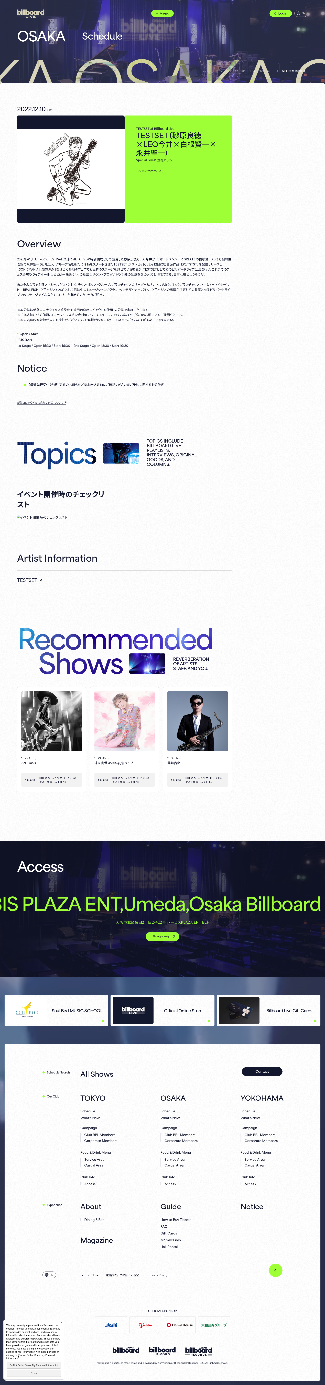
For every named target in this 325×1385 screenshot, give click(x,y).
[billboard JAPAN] (126, 1350)
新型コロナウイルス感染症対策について (40, 402)
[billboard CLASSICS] (162, 1351)
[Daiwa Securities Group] (214, 1325)
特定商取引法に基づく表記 (122, 1274)
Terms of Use (89, 1274)
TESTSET (27, 579)
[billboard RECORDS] (198, 1351)
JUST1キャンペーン (148, 170)
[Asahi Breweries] (111, 1325)
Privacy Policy (157, 1274)
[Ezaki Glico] (145, 1325)
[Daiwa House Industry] (180, 1325)
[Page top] (276, 1270)
